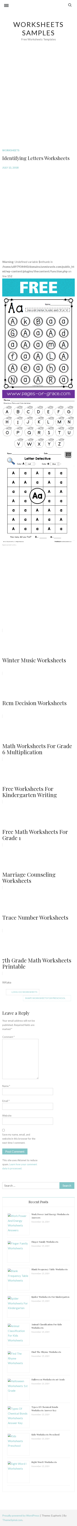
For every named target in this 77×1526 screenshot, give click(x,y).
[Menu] (6, 6)
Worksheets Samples (38, 28)
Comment (8, 1036)
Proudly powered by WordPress (21, 1515)
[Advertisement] (38, 100)
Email (6, 1100)
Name (6, 1085)
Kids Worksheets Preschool (45, 1434)
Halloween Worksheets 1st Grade (48, 1379)
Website (6, 1115)
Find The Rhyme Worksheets (46, 1351)
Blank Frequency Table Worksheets (49, 1269)
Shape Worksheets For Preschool (45, 998)
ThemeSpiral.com (12, 1520)
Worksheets (10, 150)
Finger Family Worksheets (44, 1241)
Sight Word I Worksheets (44, 1462)
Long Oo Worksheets (24, 992)
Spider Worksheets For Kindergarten (50, 1296)
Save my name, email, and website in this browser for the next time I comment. (18, 1138)
